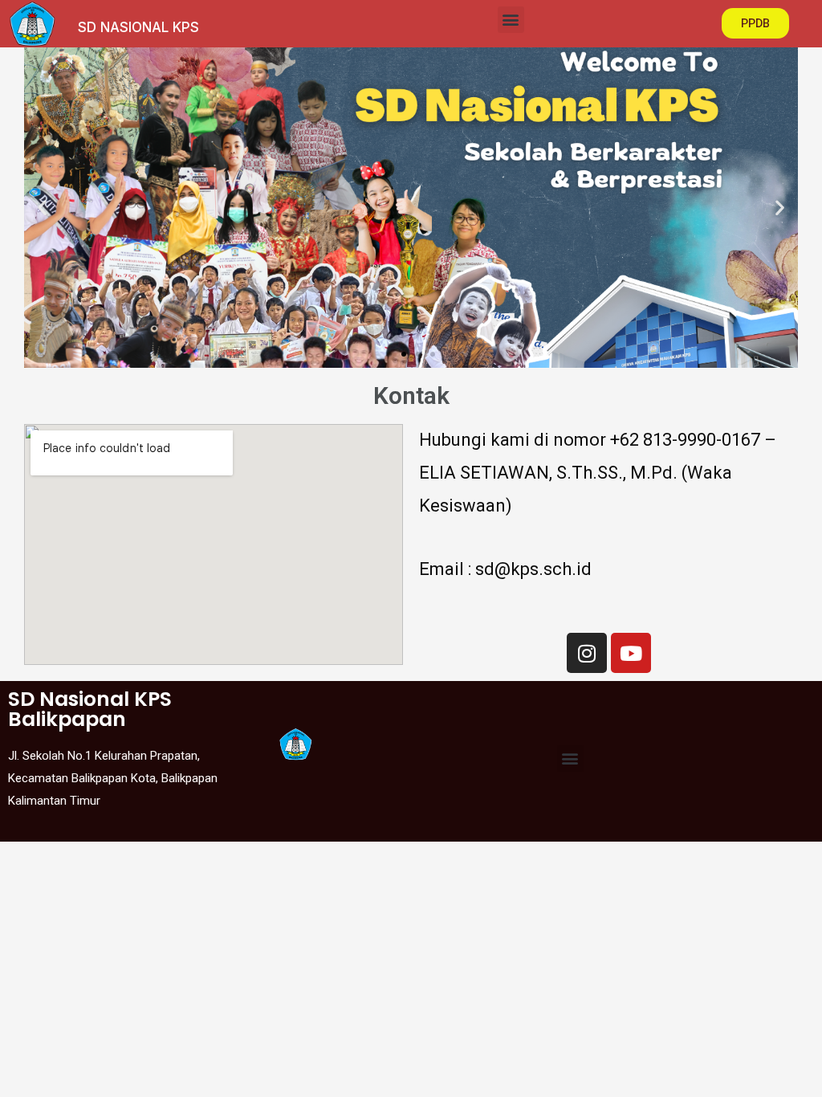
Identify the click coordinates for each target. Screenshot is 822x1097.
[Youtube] (631, 653)
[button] (511, 19)
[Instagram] (587, 653)
